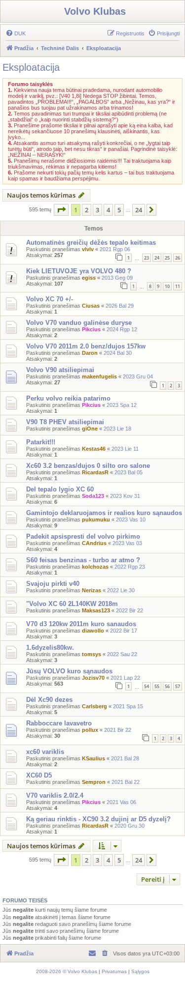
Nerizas (91, 590)
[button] (61, 210)
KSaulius (93, 758)
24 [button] (138, 209)
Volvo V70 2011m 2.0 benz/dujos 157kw (86, 346)
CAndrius (94, 543)
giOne (90, 429)
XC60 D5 (39, 775)
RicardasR (95, 472)
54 (146, 686)
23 (146, 258)
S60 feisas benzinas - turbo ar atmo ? (83, 560)
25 (167, 258)
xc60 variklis (45, 751)
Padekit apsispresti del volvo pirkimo (83, 536)
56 (167, 686)
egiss (89, 278)
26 (177, 258)
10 (167, 286)
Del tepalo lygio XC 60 (60, 489)
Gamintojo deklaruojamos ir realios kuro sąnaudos (104, 513)
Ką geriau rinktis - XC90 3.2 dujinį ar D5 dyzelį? (98, 819)
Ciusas (91, 306)
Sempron (94, 782)
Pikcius (91, 329)
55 (156, 686)
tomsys (91, 654)
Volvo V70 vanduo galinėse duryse (79, 322)
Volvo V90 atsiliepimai (60, 370)
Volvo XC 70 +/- (49, 299)
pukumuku (96, 519)
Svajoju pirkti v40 (52, 583)
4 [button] (108, 209)
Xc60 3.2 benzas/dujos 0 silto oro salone (88, 465)
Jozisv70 (93, 678)
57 (177, 686)
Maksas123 (96, 610)
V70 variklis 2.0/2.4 (54, 795)
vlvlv (88, 249)
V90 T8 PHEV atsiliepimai (65, 422)
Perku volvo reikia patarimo (68, 398)
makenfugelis (99, 376)
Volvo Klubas (95, 11)
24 (156, 258)
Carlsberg (94, 706)
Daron (90, 353)
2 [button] (86, 209)
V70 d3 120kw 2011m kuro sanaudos (81, 624)
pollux (90, 730)
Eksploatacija (31, 67)
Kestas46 (94, 449)
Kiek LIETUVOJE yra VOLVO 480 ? (78, 271)
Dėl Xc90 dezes (49, 699)
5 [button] (119, 209)
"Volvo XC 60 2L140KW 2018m (72, 603)
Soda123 (93, 496)
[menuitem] (15, 33)
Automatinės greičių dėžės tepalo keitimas (91, 242)
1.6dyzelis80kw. (50, 647)
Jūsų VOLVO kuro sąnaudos (69, 671)
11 (177, 286)
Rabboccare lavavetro (59, 723)
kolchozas (95, 567)
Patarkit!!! (40, 442)
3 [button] (97, 209)
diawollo (93, 631)
